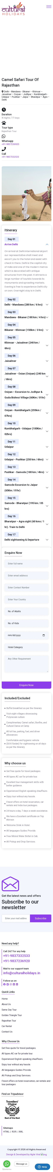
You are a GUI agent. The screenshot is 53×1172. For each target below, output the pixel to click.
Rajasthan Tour (9, 1020)
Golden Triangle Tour (12, 1015)
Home (9, 47)
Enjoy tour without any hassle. (16, 1064)
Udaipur (9, 446)
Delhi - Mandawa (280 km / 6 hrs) (24, 304)
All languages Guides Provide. (16, 1070)
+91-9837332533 (10, 157)
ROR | (14, 1131)
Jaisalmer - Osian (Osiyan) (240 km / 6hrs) (25, 376)
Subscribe (40, 918)
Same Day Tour (9, 1009)
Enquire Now (26, 685)
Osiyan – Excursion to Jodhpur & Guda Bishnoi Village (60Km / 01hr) (25, 394)
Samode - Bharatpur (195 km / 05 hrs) (24, 506)
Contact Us (7, 1031)
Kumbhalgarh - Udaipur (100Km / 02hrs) (24, 431)
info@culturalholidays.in (21, 973)
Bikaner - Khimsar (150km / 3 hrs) (24, 329)
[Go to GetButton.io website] (6, 1169)
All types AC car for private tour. (17, 1053)
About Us (6, 1004)
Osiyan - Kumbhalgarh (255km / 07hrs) (23, 413)
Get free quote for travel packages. (19, 1048)
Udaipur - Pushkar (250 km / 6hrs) (24, 459)
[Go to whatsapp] (6, 1163)
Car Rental (7, 1026)
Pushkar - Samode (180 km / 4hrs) (24, 472)
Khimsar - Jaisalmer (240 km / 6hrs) (22, 345)
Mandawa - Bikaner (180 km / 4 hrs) (25, 317)
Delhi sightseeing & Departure (22, 539)
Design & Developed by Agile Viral (23, 1154)
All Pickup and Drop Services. (16, 1075)
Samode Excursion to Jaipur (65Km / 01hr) (21, 487)
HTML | (7, 1131)
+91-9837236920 (10, 144)
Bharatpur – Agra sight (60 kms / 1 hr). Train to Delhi (24, 524)
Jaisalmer (10, 360)
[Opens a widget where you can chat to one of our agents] (42, 1167)
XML (21, 1131)
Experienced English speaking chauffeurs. (22, 1059)
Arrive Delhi (11, 244)
